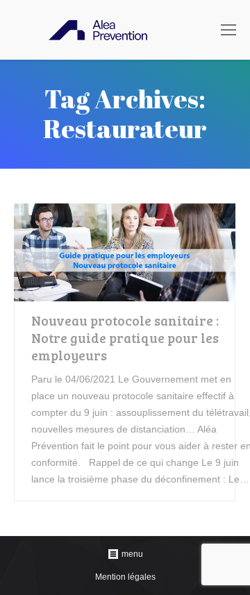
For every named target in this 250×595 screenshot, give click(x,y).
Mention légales (125, 577)
